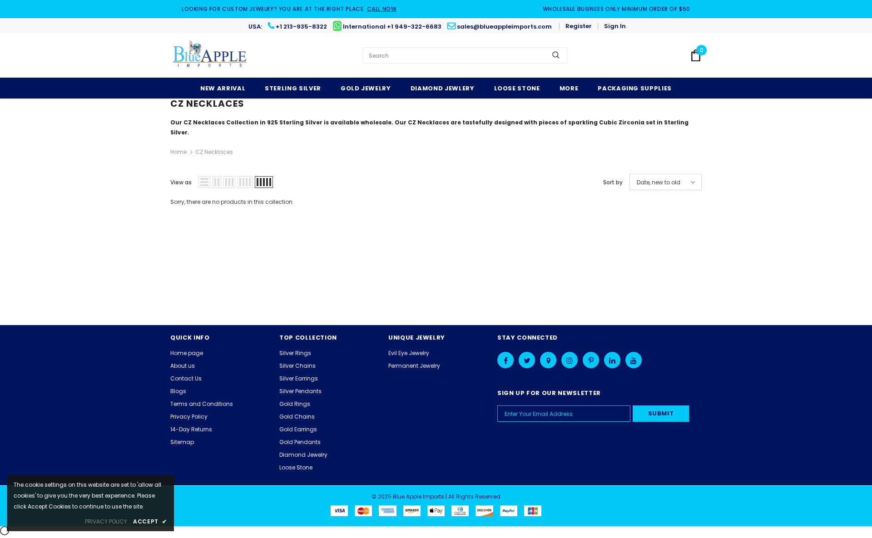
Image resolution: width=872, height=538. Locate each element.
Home (178, 152)
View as (181, 182)
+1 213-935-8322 (301, 26)
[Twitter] (527, 360)
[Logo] (210, 55)
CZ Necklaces (214, 152)
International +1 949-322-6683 (392, 26)
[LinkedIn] (612, 360)
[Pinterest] (591, 360)
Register (578, 26)
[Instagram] (569, 360)
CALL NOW (382, 9)
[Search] (556, 55)
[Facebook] (505, 360)
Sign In (615, 26)
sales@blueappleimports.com (504, 26)
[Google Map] (548, 360)
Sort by (613, 182)
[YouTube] (633, 360)
